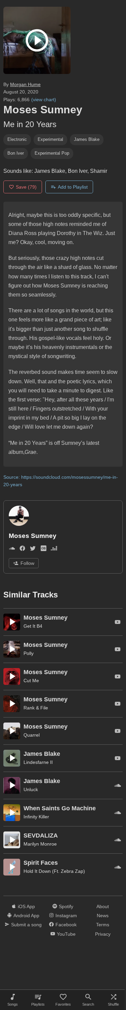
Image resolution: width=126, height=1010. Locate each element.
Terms (102, 924)
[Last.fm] (43, 550)
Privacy (103, 934)
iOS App (26, 906)
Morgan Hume (25, 84)
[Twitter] (33, 550)
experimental (50, 139)
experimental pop (52, 153)
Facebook (66, 924)
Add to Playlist (73, 187)
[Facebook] (22, 550)
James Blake (86, 139)
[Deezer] (54, 550)
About (102, 906)
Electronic (17, 139)
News (103, 915)
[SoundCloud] (12, 550)
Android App (26, 915)
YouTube (66, 934)
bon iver (15, 153)
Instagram (66, 915)
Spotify (66, 906)
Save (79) (26, 187)
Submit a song (26, 924)
